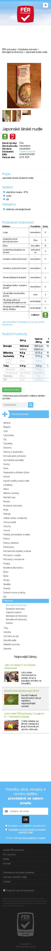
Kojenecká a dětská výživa (16, 472)
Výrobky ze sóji (10, 636)
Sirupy (6, 580)
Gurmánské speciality (13, 460)
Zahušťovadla (9, 640)
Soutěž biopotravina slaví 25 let (21, 691)
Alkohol (6, 423)
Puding (6, 564)
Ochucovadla (9, 522)
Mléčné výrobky (11, 493)
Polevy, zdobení (10, 543)
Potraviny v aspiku (12, 555)
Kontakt (7, 864)
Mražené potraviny (12, 506)
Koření (6, 477)
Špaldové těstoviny (15, 609)
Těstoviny (8, 601)
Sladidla (6, 584)
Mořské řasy (9, 497)
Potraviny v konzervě (13, 559)
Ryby (5, 572)
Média (6, 859)
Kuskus (9, 623)
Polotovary (8, 547)
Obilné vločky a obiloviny (15, 518)
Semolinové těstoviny (16, 619)
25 (5, 138)
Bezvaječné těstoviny (12, 52)
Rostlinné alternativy (13, 568)
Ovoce (6, 530)
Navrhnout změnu (12, 390)
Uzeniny (7, 632)
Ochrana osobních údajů (14, 877)
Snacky (6, 588)
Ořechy (7, 526)
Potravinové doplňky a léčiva (17, 551)
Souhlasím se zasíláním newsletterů (27, 826)
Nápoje (6, 514)
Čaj (4, 439)
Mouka (6, 501)
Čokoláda (7, 443)
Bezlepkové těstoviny (16, 616)
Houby (6, 464)
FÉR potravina (9, 49)
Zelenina (7, 649)
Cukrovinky (8, 435)
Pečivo (6, 539)
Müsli (5, 510)
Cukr (5, 431)
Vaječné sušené (13, 612)
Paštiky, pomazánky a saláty (16, 534)
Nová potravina (19, 414)
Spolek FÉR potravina (13, 850)
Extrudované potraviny (14, 456)
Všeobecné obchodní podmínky (18, 872)
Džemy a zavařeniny (13, 452)
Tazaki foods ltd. (27, 151)
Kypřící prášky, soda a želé (16, 481)
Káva (5, 468)
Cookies (7, 882)
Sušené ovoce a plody (14, 592)
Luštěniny (8, 485)
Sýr (5, 597)
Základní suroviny (11, 644)
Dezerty (7, 448)
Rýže (5, 576)
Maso (6, 489)
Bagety (6, 427)
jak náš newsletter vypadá (32, 838)
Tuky (5, 628)
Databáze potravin (27, 49)
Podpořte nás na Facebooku (19, 890)
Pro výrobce (9, 854)
